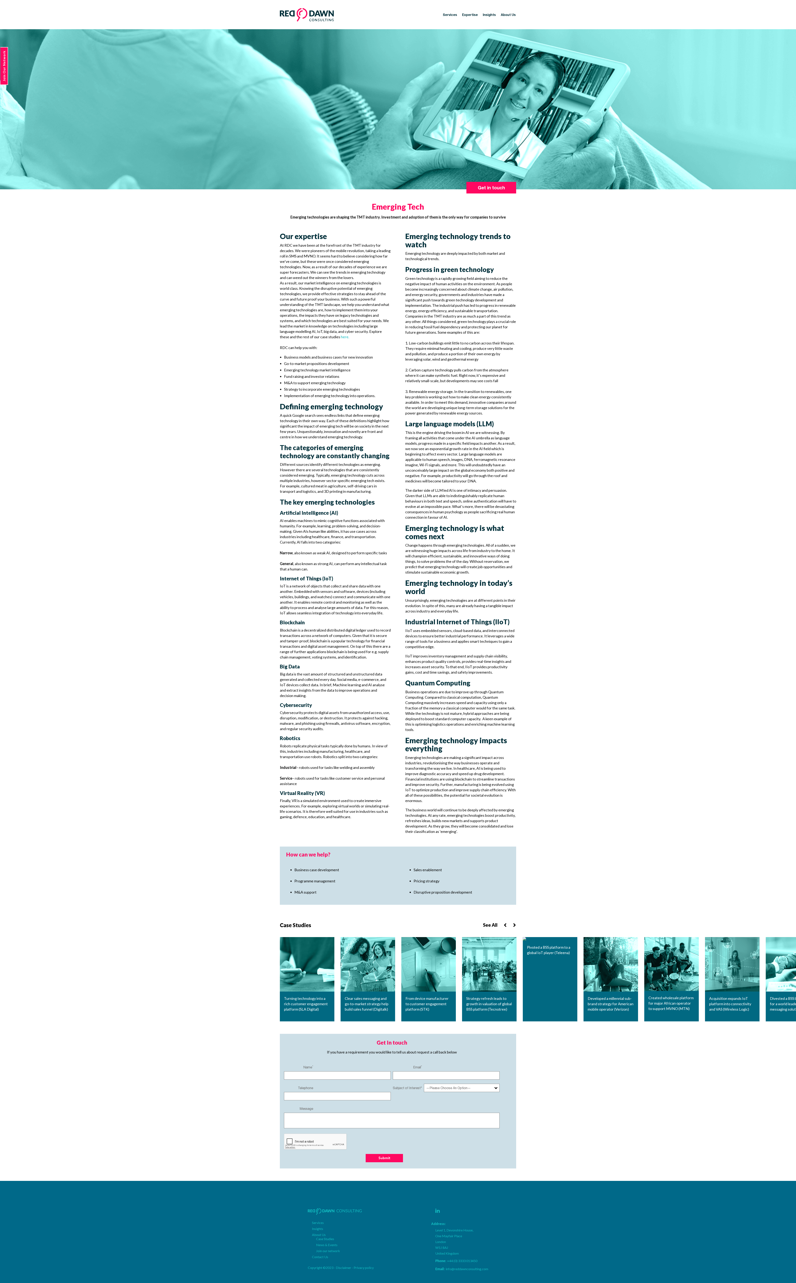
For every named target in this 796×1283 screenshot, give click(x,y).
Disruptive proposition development (443, 892)
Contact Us (320, 1257)
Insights (489, 15)
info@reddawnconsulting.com (461, 1269)
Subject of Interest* (407, 1088)
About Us (508, 15)
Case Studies (325, 1239)
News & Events (326, 1245)
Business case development (316, 869)
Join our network (328, 1251)
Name (308, 1067)
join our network (4, 66)
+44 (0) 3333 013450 (456, 1261)
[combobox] (462, 1088)
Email (417, 1067)
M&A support (305, 892)
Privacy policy (364, 1268)
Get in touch (491, 187)
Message (306, 1108)
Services (450, 15)
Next (514, 925)
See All (490, 925)
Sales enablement (428, 869)
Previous (505, 925)
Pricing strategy (426, 881)
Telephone (305, 1088)
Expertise (470, 15)
